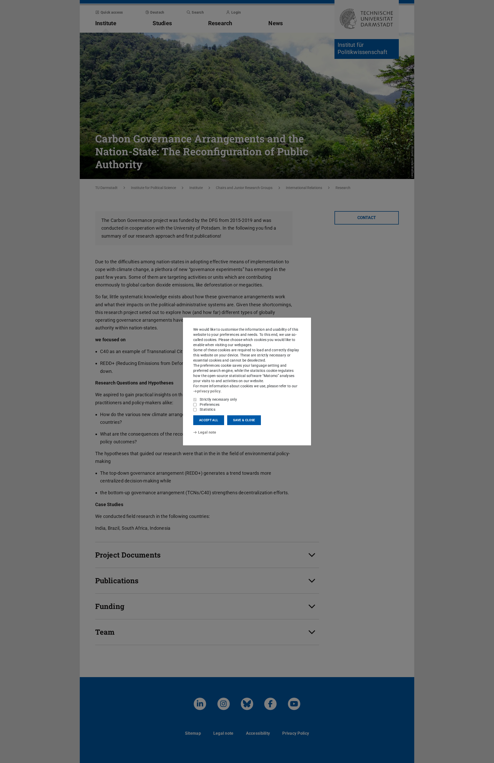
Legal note (207, 432)
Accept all (208, 420)
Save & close (244, 420)
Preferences (209, 404)
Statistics (207, 409)
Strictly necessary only (218, 399)
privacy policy (208, 391)
